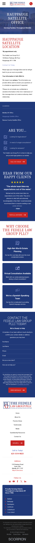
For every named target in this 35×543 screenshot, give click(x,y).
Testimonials (17, 425)
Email (4, 355)
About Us (17, 417)
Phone (4, 351)
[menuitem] (17, 113)
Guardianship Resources (17, 433)
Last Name (5, 346)
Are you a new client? (8, 360)
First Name (5, 342)
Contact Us (17, 436)
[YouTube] (14, 481)
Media (17, 429)
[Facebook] (17, 481)
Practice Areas (17, 421)
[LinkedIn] (25, 481)
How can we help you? (8, 365)
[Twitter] (21, 481)
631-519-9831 (17, 454)
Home (17, 413)
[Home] (17, 3)
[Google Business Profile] (10, 481)
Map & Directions (17, 470)
